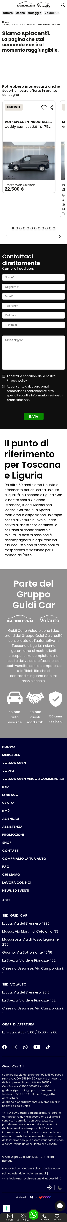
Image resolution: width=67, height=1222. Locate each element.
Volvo (8, 770)
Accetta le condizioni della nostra (31, 378)
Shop (7, 842)
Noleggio (35, 13)
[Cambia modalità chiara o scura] (54, 1187)
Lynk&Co (10, 794)
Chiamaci (44, 1219)
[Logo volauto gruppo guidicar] (44, 5)
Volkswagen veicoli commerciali (33, 778)
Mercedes (11, 754)
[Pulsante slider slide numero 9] (43, 228)
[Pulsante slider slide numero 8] (39, 228)
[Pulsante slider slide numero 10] (46, 228)
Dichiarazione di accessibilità (42, 1178)
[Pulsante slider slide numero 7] (35, 228)
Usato (20, 13)
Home (5, 22)
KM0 (6, 810)
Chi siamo (11, 874)
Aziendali (10, 818)
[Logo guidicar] (27, 4)
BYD (5, 786)
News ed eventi (15, 890)
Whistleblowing (12, 1178)
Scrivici (9, 1219)
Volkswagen (14, 762)
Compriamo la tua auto (24, 858)
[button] (60, 1205)
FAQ (5, 866)
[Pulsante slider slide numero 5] (28, 228)
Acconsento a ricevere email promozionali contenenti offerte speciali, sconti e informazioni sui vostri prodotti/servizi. (35, 393)
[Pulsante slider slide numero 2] (17, 228)
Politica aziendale (13, 1173)
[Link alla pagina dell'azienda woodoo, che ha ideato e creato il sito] (33, 1197)
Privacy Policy (11, 1168)
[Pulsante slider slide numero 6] (32, 228)
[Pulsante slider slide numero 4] (24, 228)
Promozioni (13, 834)
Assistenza (12, 826)
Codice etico (51, 1168)
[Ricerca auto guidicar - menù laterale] (63, 4)
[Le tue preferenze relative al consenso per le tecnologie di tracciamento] (6, 1208)
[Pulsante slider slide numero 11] (50, 228)
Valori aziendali (36, 1173)
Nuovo (8, 13)
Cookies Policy (31, 1168)
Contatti (11, 850)
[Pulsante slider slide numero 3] (20, 228)
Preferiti (57, 1219)
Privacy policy (17, 380)
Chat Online (23, 1220)
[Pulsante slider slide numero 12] (54, 228)
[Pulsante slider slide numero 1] (13, 228)
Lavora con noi (16, 882)
